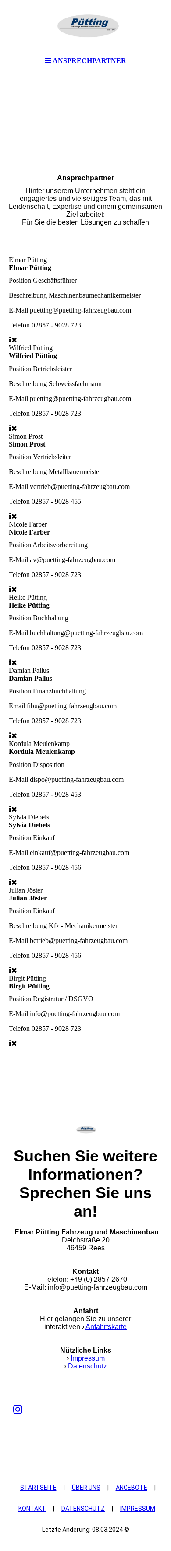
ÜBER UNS (86, 1487)
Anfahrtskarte (106, 1326)
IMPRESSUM (137, 1508)
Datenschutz (87, 1366)
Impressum (88, 1358)
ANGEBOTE (131, 1487)
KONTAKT (32, 1508)
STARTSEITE (38, 1487)
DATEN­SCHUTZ (83, 1508)
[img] (85, 26)
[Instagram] (17, 1409)
